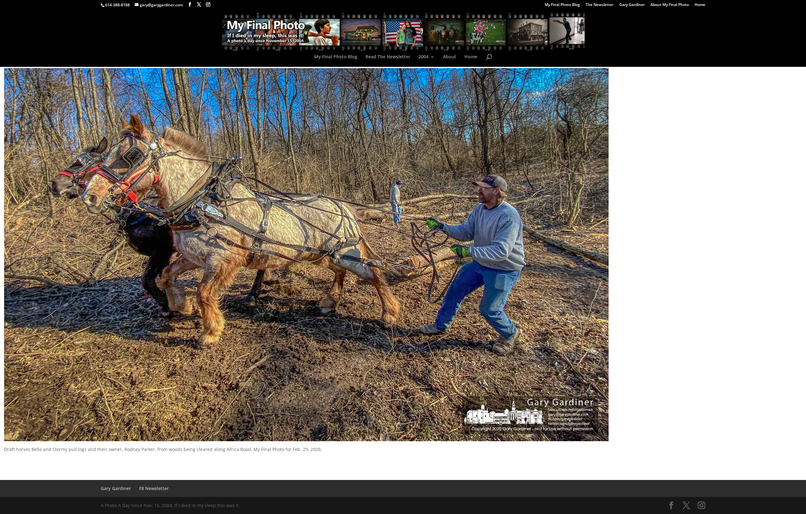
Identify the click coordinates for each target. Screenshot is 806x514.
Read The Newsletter (388, 57)
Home (700, 5)
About (449, 57)
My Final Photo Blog (562, 5)
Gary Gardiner (632, 5)
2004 (423, 57)
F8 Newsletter (154, 488)
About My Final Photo (669, 5)
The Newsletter (600, 5)
